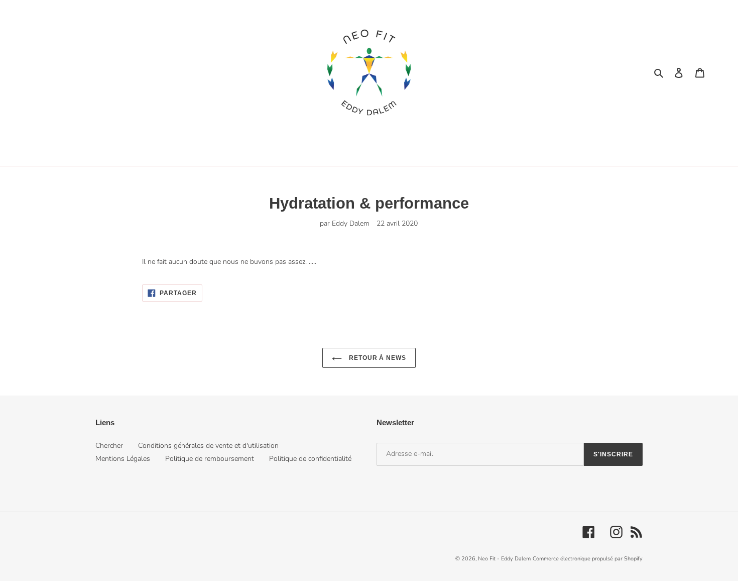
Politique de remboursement (209, 458)
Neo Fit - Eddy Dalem (504, 558)
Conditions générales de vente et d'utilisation (208, 445)
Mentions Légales (122, 458)
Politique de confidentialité (310, 458)
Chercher (109, 445)
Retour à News (376, 357)
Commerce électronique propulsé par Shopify (588, 558)
